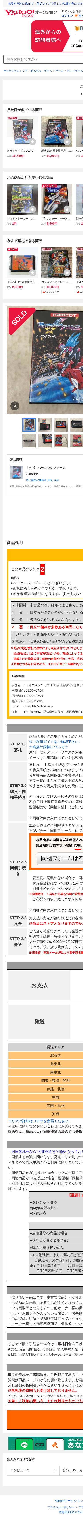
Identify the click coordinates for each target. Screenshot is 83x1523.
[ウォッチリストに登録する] (32, 141)
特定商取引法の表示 (71, 1512)
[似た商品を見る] (14, 405)
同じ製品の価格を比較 (43, 480)
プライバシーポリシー (60, 1507)
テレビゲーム (75, 70)
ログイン (67, 15)
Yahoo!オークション (69, 1500)
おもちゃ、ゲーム (41, 70)
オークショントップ (15, 70)
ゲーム (60, 70)
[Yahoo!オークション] (31, 11)
